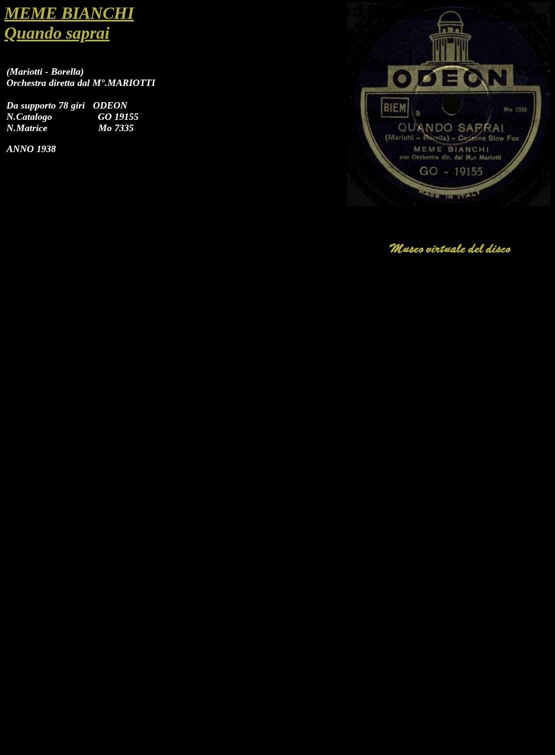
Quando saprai (57, 32)
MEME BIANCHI (69, 13)
